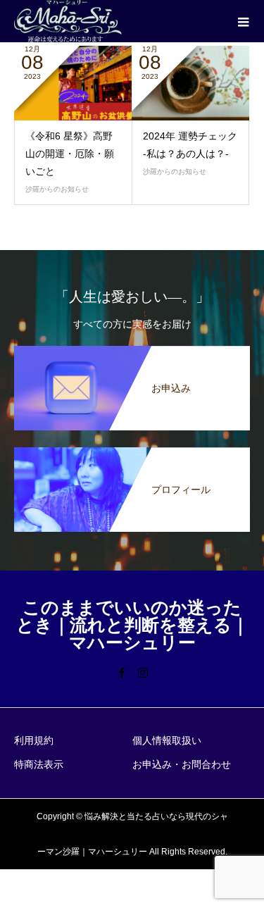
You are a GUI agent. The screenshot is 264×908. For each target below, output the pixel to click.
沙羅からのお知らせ (57, 189)
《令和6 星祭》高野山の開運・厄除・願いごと (69, 153)
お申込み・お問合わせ (181, 764)
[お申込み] (132, 353)
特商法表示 (38, 764)
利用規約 (34, 740)
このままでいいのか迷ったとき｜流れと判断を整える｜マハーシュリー (132, 625)
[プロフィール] (132, 454)
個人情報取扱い (166, 740)
